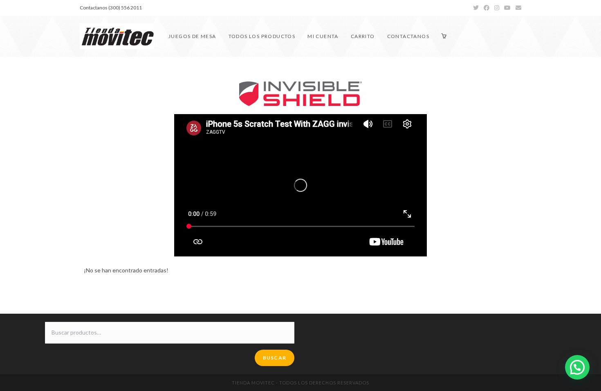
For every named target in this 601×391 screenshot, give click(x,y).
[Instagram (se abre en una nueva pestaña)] (497, 8)
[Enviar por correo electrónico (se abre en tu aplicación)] (517, 8)
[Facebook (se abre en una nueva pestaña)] (486, 8)
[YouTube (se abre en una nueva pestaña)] (507, 8)
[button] (577, 367)
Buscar (274, 358)
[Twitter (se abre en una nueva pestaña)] (476, 8)
